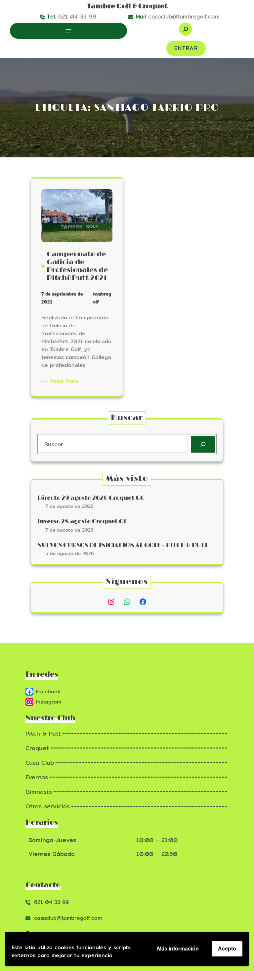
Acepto (227, 948)
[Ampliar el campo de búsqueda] (185, 29)
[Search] (203, 444)
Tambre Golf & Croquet (127, 6)
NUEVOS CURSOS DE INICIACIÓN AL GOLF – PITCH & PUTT (122, 545)
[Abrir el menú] (68, 30)
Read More (65, 381)
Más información (178, 948)
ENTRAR (186, 48)
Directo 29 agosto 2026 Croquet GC (91, 498)
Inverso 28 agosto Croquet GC (82, 521)
